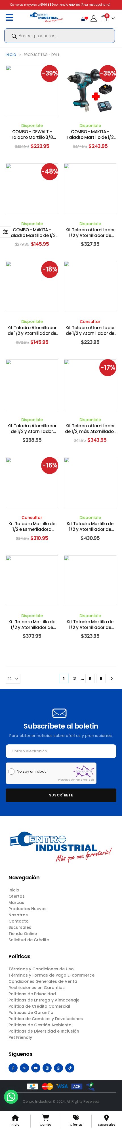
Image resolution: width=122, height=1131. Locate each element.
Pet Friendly (20, 1037)
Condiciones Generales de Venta (43, 981)
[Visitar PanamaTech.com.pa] (83, 771)
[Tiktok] (69, 1067)
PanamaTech (84, 779)
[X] (24, 1067)
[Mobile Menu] (11, 17)
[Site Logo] (47, 17)
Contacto (19, 921)
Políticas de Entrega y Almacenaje (44, 1000)
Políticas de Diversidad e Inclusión (44, 1031)
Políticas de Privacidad (32, 994)
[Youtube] (35, 1067)
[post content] (32, 90)
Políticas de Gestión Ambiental (41, 1025)
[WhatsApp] (58, 1067)
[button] (11, 1097)
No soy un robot (31, 771)
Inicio (14, 890)
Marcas (16, 902)
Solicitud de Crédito (29, 940)
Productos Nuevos (28, 909)
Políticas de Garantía (31, 1012)
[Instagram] (47, 1067)
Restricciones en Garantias (37, 987)
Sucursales (20, 927)
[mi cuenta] (93, 18)
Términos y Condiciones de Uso (41, 969)
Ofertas (17, 896)
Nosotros (18, 915)
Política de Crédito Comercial (39, 1006)
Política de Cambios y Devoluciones (46, 1019)
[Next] (111, 678)
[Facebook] (13, 1067)
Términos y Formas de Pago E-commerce (51, 975)
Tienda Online (23, 933)
